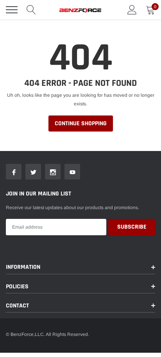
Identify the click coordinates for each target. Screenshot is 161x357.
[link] (13, 171)
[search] (31, 10)
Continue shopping (81, 123)
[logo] (80, 10)
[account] (132, 9)
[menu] (12, 10)
